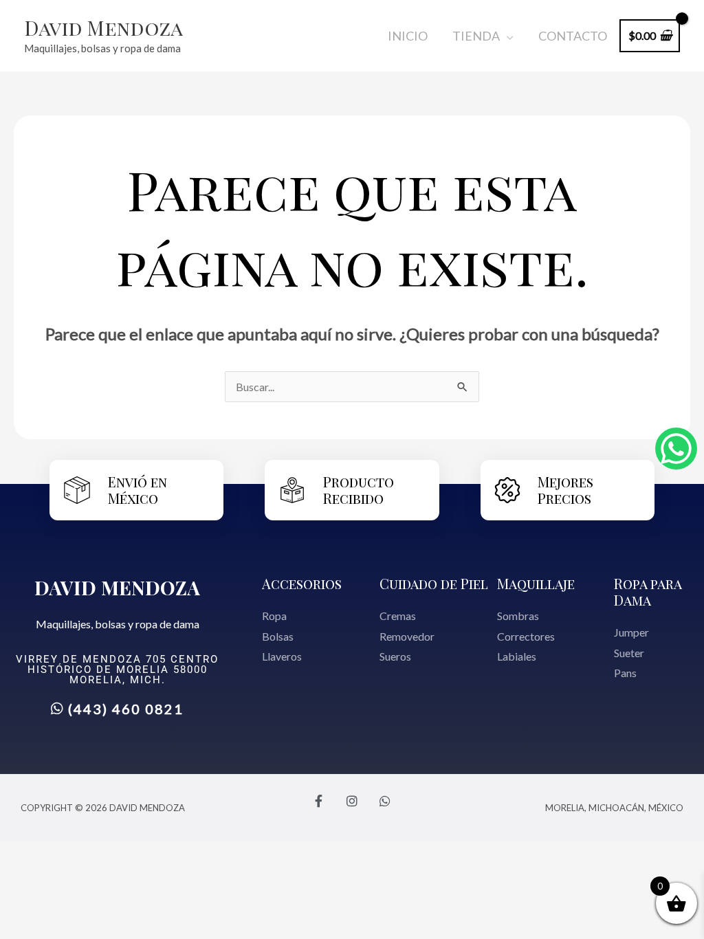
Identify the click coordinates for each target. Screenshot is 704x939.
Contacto (572, 35)
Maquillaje (536, 583)
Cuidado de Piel (434, 583)
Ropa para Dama (647, 591)
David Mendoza (103, 27)
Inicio (408, 35)
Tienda (476, 35)
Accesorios (302, 583)
